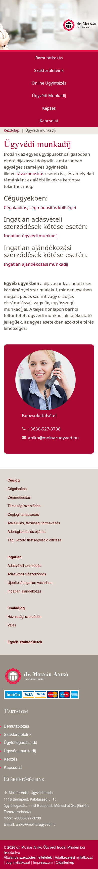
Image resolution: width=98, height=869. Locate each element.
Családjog (16, 607)
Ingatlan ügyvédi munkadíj (31, 236)
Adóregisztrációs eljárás (26, 531)
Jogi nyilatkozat (18, 862)
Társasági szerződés (24, 505)
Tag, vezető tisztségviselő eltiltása (34, 539)
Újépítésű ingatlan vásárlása (30, 582)
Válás (12, 624)
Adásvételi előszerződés (27, 573)
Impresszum (43, 862)
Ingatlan (15, 556)
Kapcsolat (49, 121)
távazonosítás (31, 173)
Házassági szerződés (24, 616)
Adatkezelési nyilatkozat (74, 857)
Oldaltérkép (65, 862)
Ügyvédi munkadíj (49, 95)
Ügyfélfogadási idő (20, 742)
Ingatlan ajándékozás (24, 591)
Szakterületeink (49, 70)
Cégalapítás (17, 488)
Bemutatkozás (49, 58)
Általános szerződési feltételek (28, 857)
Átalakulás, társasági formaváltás (34, 522)
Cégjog (14, 480)
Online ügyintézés (49, 83)
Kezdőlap (11, 130)
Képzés (49, 108)
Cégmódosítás (19, 497)
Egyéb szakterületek (25, 641)
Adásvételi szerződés (24, 565)
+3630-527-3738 (44, 429)
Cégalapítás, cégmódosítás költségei (40, 207)
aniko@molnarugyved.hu (53, 438)
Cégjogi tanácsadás (23, 514)
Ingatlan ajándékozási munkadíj (36, 264)
